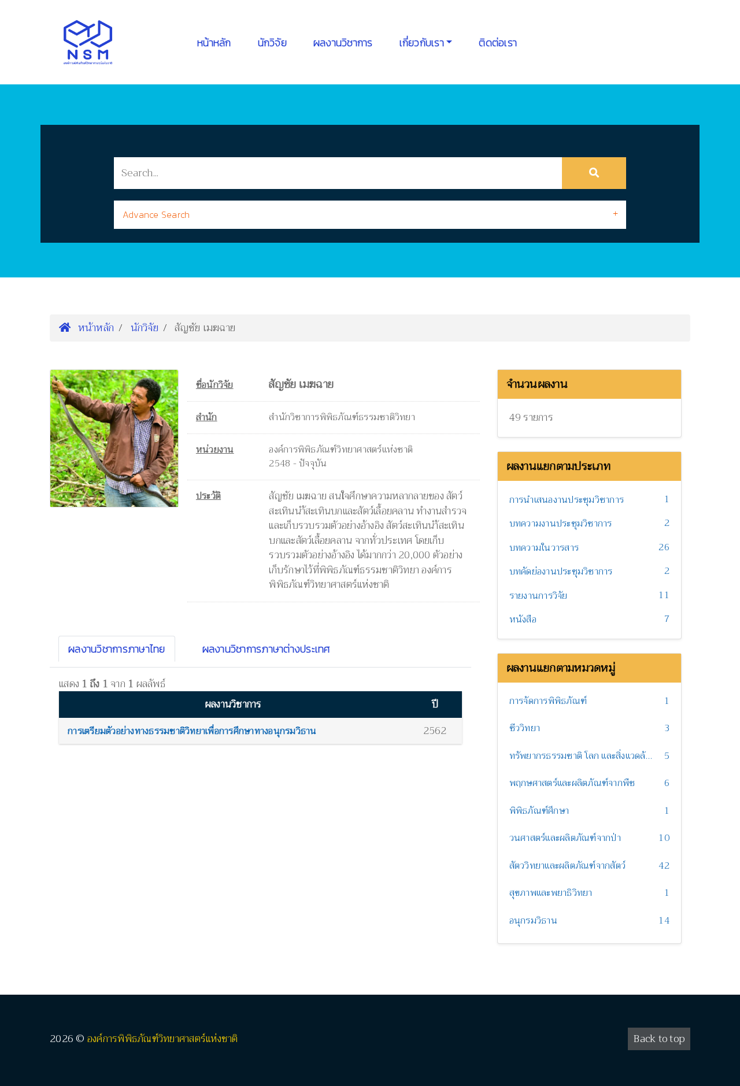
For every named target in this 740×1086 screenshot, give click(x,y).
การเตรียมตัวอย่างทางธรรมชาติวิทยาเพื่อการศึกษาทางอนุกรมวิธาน (192, 731)
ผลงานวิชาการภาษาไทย (116, 649)
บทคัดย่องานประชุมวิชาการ (561, 572)
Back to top (659, 1039)
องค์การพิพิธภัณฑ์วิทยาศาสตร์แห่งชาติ (162, 1039)
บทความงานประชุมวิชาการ (560, 524)
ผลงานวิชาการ (343, 42)
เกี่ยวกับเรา (421, 42)
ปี (435, 704)
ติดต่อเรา (498, 42)
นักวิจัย (272, 42)
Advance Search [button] (156, 214)
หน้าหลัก (214, 42)
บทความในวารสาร (544, 548)
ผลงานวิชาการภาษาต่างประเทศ (266, 649)
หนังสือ (522, 619)
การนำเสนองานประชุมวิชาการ (566, 500)
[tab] (370, 215)
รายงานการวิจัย (538, 596)
